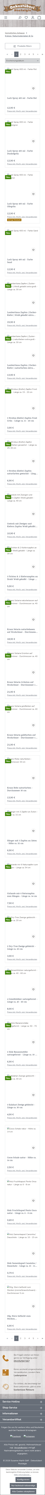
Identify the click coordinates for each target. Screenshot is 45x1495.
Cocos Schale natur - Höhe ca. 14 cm (21, 1159)
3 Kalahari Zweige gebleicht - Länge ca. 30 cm (21, 1106)
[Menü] (5, 17)
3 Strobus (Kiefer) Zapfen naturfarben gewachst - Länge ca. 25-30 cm (22, 472)
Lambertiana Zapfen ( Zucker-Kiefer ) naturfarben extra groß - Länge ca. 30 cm (22, 367)
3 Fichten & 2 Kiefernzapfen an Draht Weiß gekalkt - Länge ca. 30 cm (22, 578)
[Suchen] (19, 17)
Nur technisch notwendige (23, 1485)
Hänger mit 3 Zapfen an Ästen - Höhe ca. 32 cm (22, 842)
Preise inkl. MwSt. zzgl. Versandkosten (22, 111)
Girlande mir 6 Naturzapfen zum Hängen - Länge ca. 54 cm (22, 895)
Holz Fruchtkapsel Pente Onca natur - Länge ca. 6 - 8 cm (22, 1212)
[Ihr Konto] (33, 17)
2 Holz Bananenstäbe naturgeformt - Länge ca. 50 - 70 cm (21, 1053)
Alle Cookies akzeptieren (23, 1491)
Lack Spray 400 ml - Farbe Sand (20, 261)
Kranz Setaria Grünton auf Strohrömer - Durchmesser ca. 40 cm (22, 684)
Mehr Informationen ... (22, 1475)
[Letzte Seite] (42, 54)
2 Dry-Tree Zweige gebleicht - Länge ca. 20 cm (21, 948)
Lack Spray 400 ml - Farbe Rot (22, 98)
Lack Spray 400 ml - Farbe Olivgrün (20, 205)
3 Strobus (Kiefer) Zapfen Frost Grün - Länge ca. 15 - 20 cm (22, 419)
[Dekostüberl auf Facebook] (15, 1436)
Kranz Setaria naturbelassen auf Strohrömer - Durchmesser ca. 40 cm (22, 631)
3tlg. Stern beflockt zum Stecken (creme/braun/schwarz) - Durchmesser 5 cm (19, 1317)
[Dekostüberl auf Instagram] (29, 1436)
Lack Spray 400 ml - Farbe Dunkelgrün (20, 152)
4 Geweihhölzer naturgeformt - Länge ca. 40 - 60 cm (22, 1001)
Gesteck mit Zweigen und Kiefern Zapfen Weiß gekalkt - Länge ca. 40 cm (22, 525)
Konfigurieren (23, 1479)
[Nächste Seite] (38, 54)
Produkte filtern (24, 46)
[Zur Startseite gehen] (22, 8)
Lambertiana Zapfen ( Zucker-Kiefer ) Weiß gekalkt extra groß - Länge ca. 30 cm (22, 314)
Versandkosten (21, 1447)
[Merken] (33, 88)
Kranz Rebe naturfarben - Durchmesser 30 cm (20, 789)
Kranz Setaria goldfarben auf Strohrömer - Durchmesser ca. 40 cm (22, 736)
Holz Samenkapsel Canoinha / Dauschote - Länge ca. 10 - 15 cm (21, 1265)
